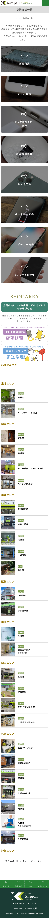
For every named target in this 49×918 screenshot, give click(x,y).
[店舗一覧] (6, 882)
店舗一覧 (6, 886)
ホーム (18, 18)
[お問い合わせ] (43, 882)
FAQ (30, 886)
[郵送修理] (18, 882)
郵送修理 (18, 886)
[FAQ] (30, 882)
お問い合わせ (43, 886)
